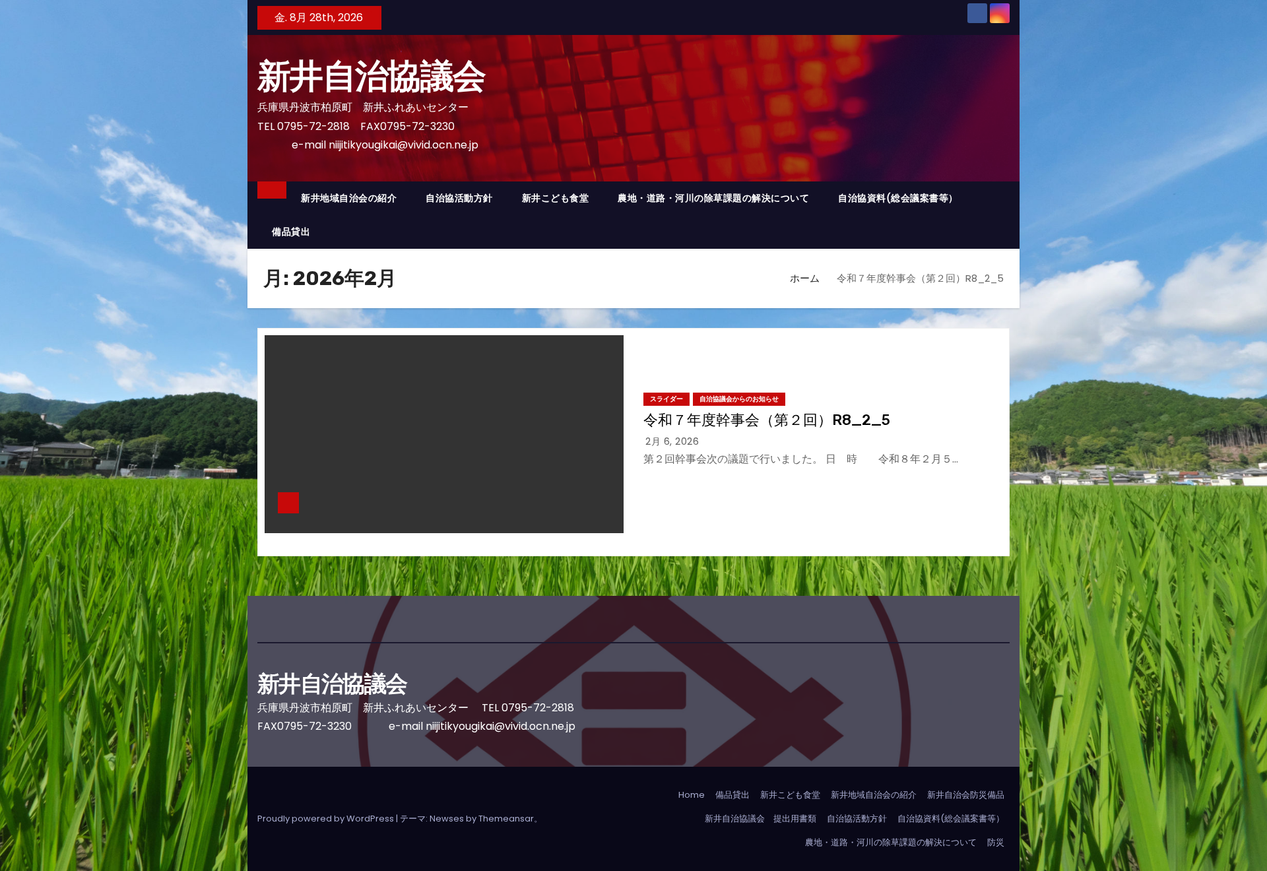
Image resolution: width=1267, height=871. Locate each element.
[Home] (271, 190)
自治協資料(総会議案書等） (898, 198)
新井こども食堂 (555, 198)
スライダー (666, 399)
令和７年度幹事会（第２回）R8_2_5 (766, 420)
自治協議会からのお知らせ (739, 399)
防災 (995, 842)
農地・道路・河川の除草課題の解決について (713, 198)
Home (691, 795)
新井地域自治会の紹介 (349, 198)
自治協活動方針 (459, 198)
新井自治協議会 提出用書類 (760, 818)
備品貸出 (291, 231)
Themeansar (506, 818)
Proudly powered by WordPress (326, 818)
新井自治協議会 (387, 76)
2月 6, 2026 (672, 441)
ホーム (805, 278)
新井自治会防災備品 (965, 795)
